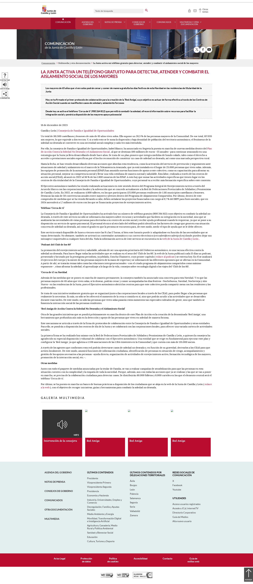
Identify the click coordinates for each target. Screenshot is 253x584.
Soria (132, 506)
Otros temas (205, 10)
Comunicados (54, 500)
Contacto (167, 558)
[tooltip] (189, 10)
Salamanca (135, 498)
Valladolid (135, 511)
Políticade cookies (112, 560)
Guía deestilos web (193, 560)
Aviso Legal (59, 558)
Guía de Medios (180, 517)
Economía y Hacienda (98, 495)
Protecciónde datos (86, 560)
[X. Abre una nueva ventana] (197, 50)
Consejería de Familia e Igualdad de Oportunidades (86, 130)
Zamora (134, 515)
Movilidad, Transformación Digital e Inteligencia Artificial (104, 520)
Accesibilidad (140, 558)
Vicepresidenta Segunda (99, 486)
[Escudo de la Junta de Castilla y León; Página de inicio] (48, 13)
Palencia (134, 493)
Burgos (133, 485)
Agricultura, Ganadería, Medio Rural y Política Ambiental (102, 527)
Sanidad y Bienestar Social (100, 532)
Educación (92, 537)
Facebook (177, 485)
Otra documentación (58, 509)
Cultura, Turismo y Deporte (100, 541)
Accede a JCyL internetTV (185, 508)
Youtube (176, 489)
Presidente (92, 478)
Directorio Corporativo (184, 512)
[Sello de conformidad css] (107, 576)
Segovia (134, 502)
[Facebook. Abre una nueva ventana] (203, 50)
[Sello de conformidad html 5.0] (123, 576)
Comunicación (63, 22)
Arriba (248, 580)
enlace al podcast (165, 256)
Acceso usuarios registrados (186, 504)
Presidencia (93, 491)
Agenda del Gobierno (58, 472)
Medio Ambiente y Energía (100, 514)
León (132, 489)
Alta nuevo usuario (182, 521)
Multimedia (52, 519)
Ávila (132, 481)
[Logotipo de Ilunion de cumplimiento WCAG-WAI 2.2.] (142, 577)
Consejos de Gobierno (59, 491)
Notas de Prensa (55, 481)
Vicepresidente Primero (99, 482)
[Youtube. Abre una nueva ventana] (209, 50)
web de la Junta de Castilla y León (180, 238)
